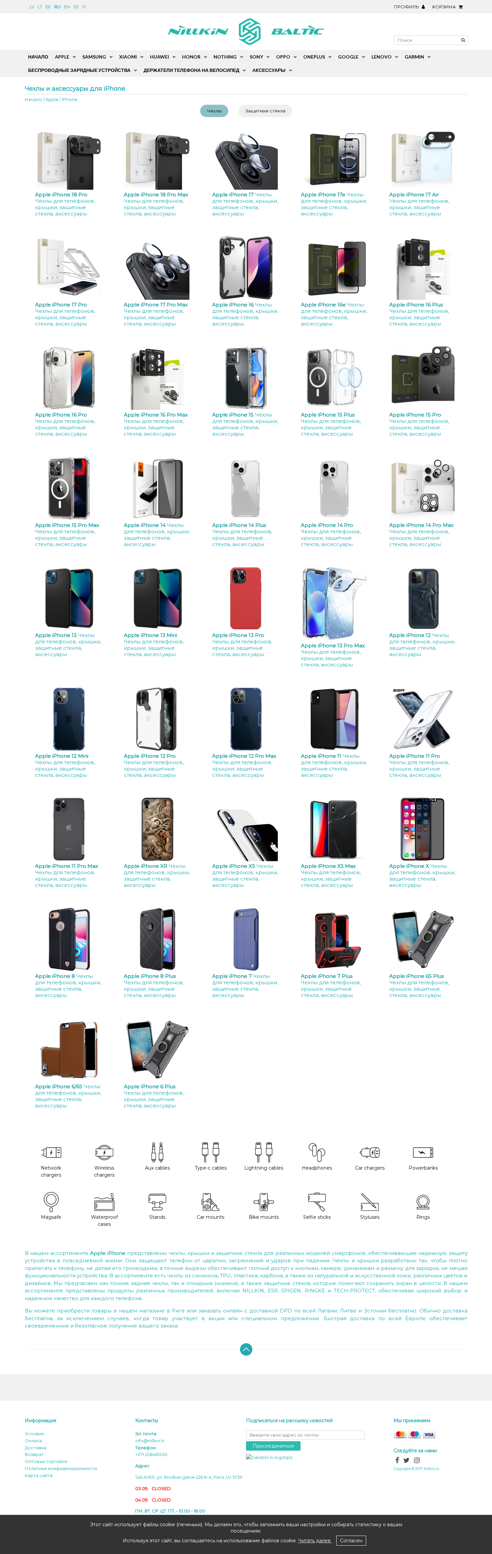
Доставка (36, 1447)
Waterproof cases (104, 1220)
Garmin (414, 57)
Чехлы (214, 110)
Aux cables (157, 1168)
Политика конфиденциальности (61, 1468)
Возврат (34, 1454)
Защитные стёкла (265, 110)
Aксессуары (268, 70)
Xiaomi (128, 57)
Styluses (370, 1217)
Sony (256, 57)
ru (57, 6)
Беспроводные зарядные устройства (79, 70)
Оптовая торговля (46, 1461)
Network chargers (51, 1171)
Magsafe (51, 1217)
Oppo (283, 57)
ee (48, 6)
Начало (33, 99)
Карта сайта (39, 1475)
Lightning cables (263, 1168)
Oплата (33, 1440)
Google (348, 57)
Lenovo (382, 57)
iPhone (69, 99)
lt (40, 6)
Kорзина (444, 6)
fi (84, 6)
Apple (52, 99)
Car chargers (370, 1168)
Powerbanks (423, 1168)
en (67, 6)
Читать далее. (315, 1541)
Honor (191, 57)
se (76, 6)
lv (31, 6)
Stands (157, 1217)
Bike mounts (264, 1217)
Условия (34, 1433)
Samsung (94, 57)
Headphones (317, 1168)
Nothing (225, 57)
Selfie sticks (317, 1217)
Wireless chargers (104, 1171)
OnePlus (314, 57)
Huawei (159, 57)
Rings (423, 1217)
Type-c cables (211, 1168)
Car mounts (210, 1217)
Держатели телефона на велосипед (191, 70)
